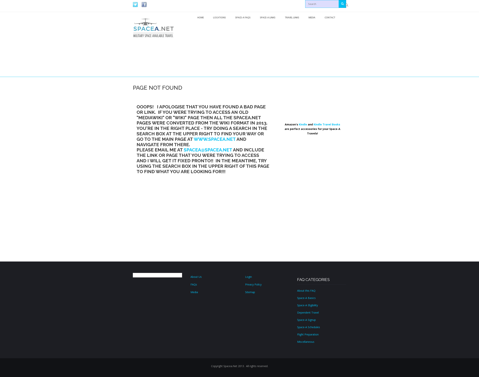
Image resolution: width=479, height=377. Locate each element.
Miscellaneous (305, 341)
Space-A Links (267, 17)
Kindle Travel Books (327, 124)
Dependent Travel (308, 312)
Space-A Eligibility (307, 305)
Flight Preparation (308, 334)
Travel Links (292, 17)
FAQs (193, 284)
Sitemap (250, 292)
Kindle (303, 124)
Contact (330, 17)
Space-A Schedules (308, 327)
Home (200, 17)
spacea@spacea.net (208, 150)
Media (312, 17)
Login (248, 277)
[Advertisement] (269, 49)
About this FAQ (306, 290)
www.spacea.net (215, 139)
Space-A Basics (306, 298)
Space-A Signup (306, 320)
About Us (196, 277)
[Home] (153, 27)
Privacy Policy (253, 284)
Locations (219, 17)
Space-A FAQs (243, 17)
